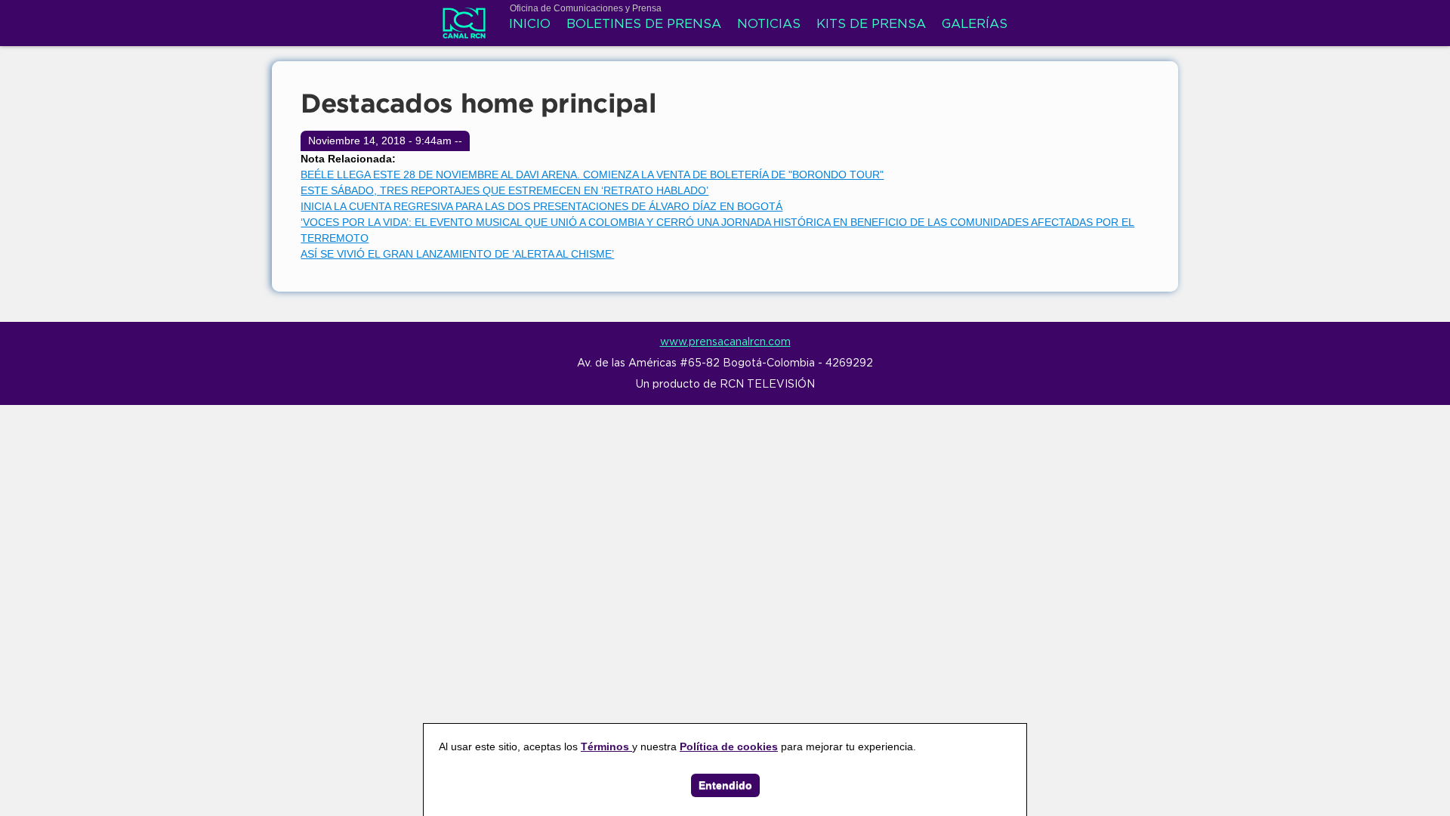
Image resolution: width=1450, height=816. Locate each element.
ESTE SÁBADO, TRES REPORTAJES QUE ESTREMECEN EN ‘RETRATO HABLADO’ (504, 190)
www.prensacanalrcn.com (725, 342)
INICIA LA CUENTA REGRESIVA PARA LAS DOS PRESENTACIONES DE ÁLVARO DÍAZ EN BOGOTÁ (541, 206)
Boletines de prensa (643, 24)
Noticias (769, 24)
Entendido (725, 785)
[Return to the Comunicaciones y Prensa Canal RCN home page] (464, 30)
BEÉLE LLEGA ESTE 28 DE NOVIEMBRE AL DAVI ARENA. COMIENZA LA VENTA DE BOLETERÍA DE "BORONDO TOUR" (592, 174)
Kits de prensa (871, 24)
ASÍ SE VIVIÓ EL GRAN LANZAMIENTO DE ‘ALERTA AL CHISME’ (457, 254)
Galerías (974, 24)
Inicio (530, 24)
